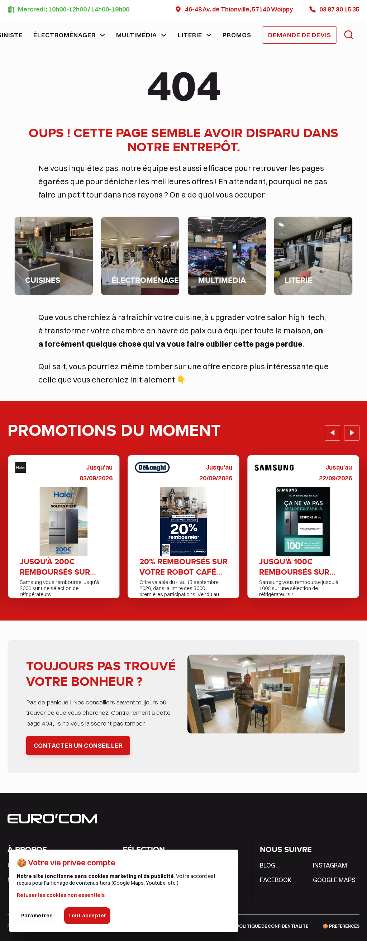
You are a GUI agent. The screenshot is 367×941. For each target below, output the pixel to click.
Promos (237, 35)
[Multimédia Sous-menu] (164, 35)
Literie (190, 35)
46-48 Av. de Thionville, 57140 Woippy (239, 9)
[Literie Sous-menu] (209, 35)
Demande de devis (299, 35)
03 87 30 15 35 (339, 9)
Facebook (275, 880)
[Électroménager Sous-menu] (102, 35)
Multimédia (136, 35)
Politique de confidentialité (272, 926)
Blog (267, 865)
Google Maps (334, 880)
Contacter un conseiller (78, 745)
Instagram (330, 865)
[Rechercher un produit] (348, 35)
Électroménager (64, 35)
